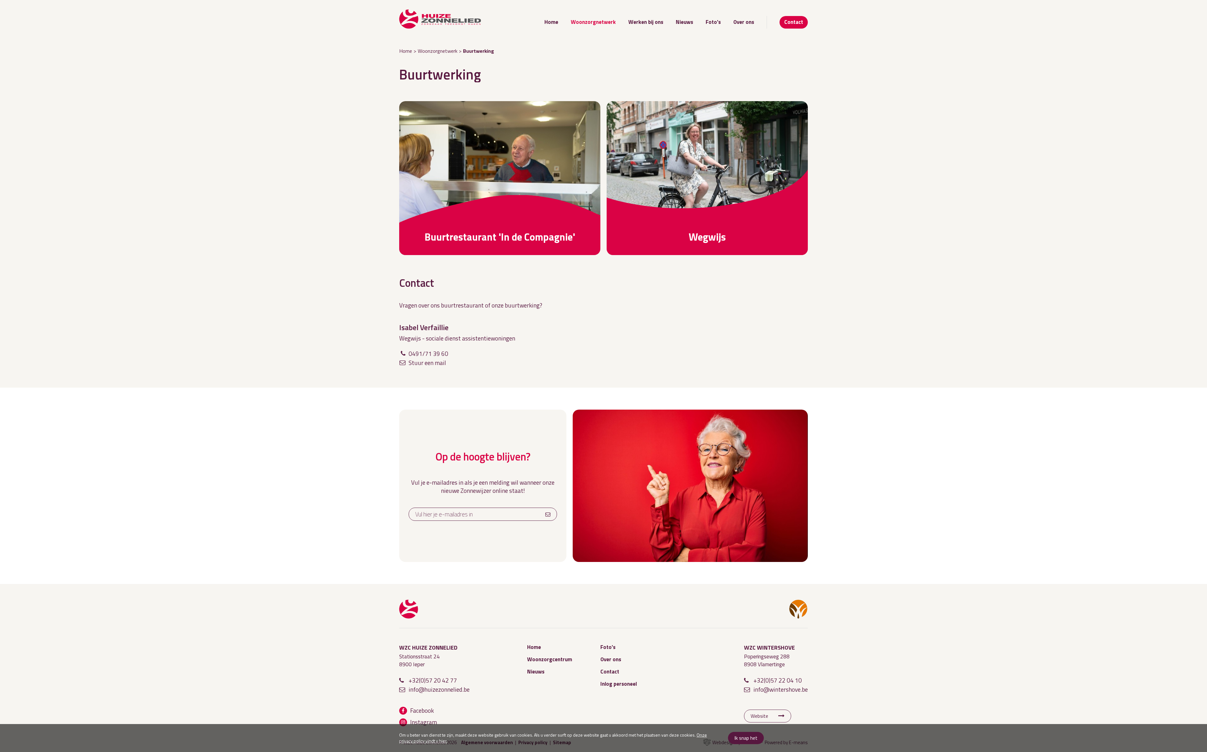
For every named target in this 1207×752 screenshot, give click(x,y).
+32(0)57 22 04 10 (777, 680)
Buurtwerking (478, 50)
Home (551, 22)
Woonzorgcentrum (549, 659)
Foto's (713, 22)
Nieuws (684, 22)
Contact (793, 22)
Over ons (743, 22)
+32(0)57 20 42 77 (433, 680)
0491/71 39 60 (428, 354)
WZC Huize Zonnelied (408, 609)
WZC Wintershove (798, 609)
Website (759, 716)
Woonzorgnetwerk (593, 22)
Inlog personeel (618, 684)
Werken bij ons (645, 22)
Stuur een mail (427, 363)
